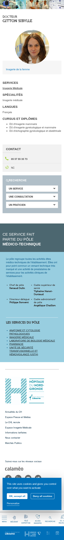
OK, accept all (17, 496)
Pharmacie (16, 344)
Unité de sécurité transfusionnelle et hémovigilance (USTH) (23, 351)
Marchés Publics (13, 443)
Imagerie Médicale (13, 88)
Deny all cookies (42, 496)
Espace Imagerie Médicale (18, 427)
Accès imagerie (38, 522)
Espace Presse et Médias (18, 417)
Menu (4, 521)
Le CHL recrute (12, 422)
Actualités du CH (13, 411)
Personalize (13, 503)
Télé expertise (26, 522)
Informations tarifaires (16, 432)
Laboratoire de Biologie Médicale (32, 340)
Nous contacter (12, 437)
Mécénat (14, 522)
